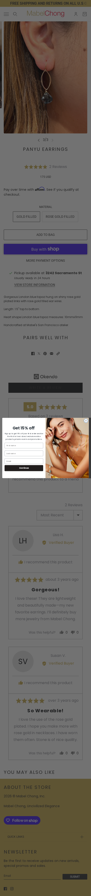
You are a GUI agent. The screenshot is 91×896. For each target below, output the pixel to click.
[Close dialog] (86, 421)
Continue (24, 468)
